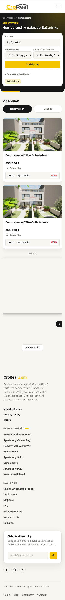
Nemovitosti (12, 49)
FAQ (5, 505)
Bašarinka (13, 81)
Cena (46, 109)
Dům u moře (10, 462)
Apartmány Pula (12, 468)
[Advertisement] (32, 285)
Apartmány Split (13, 457)
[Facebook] (6, 570)
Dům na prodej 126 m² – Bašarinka (26, 155)
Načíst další (32, 347)
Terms (7, 419)
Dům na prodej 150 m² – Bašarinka (26, 222)
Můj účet (8, 500)
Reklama (8, 522)
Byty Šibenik (10, 451)
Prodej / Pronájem (43, 49)
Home (6, 594)
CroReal (15, 377)
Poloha (9, 36)
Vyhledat (32, 64)
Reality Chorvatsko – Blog (18, 488)
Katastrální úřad (13, 511)
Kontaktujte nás (12, 409)
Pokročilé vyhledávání (18, 74)
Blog (16, 594)
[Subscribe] (53, 555)
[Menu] (58, 6)
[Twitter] (22, 570)
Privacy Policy (11, 414)
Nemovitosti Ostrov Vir (17, 445)
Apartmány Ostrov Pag (16, 440)
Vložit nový (10, 494)
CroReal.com (13, 586)
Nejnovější (15, 109)
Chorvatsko (8, 18)
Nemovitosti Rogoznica (17, 434)
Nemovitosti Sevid (14, 474)
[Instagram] (14, 570)
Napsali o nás (11, 517)
